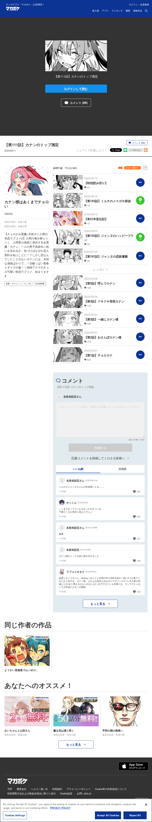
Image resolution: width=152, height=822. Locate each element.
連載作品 (137, 10)
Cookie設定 (66, 793)
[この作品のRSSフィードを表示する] (146, 150)
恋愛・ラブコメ (12, 283)
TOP (9, 789)
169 (139, 560)
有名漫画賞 (39, 283)
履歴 (128, 10)
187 (139, 538)
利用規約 (57, 789)
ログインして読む (76, 89)
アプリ (105, 10)
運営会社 (21, 789)
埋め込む (137, 149)
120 (139, 591)
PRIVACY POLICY (60, 808)
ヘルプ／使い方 (39, 789)
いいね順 (78, 469)
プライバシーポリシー (79, 789)
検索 (146, 11)
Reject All (135, 815)
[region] (76, 810)
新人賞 (95, 10)
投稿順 (122, 469)
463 (139, 491)
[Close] (146, 804)
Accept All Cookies (108, 815)
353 (139, 516)
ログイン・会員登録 (139, 4)
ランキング (117, 10)
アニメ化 (27, 283)
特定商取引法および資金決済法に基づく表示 (31, 793)
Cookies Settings (15, 815)
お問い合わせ (84, 793)
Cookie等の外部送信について (111, 789)
